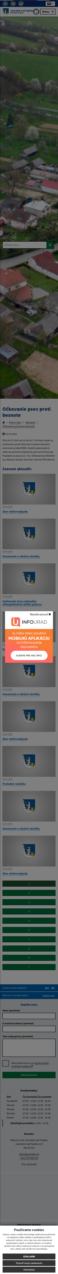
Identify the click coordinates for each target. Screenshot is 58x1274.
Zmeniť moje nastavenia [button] (29, 1263)
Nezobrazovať (39, 614)
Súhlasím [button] (29, 1256)
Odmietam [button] (29, 1269)
